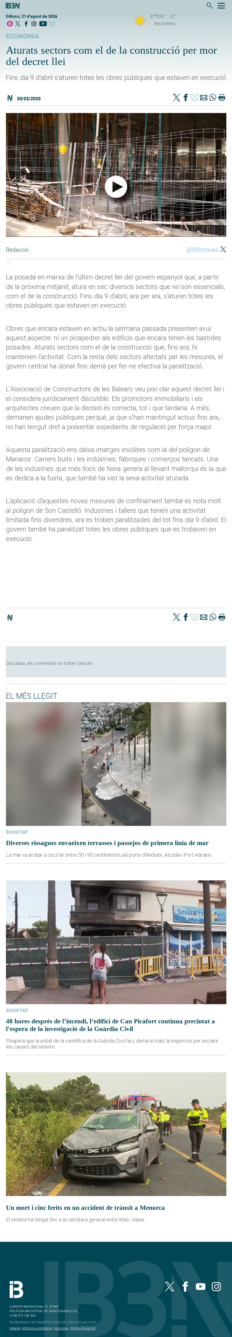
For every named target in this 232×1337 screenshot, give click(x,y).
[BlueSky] (53, 24)
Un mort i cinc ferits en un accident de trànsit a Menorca (85, 1207)
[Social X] (18, 24)
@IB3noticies (203, 249)
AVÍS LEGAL (61, 1328)
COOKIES (15, 1328)
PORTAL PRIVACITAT (83, 1328)
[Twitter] (177, 98)
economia (22, 36)
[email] (204, 98)
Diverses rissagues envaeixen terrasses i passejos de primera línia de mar (107, 843)
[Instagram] (34, 24)
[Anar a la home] (10, 24)
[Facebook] (26, 24)
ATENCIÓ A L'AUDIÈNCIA (37, 1328)
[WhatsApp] (213, 98)
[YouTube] (43, 24)
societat (17, 832)
